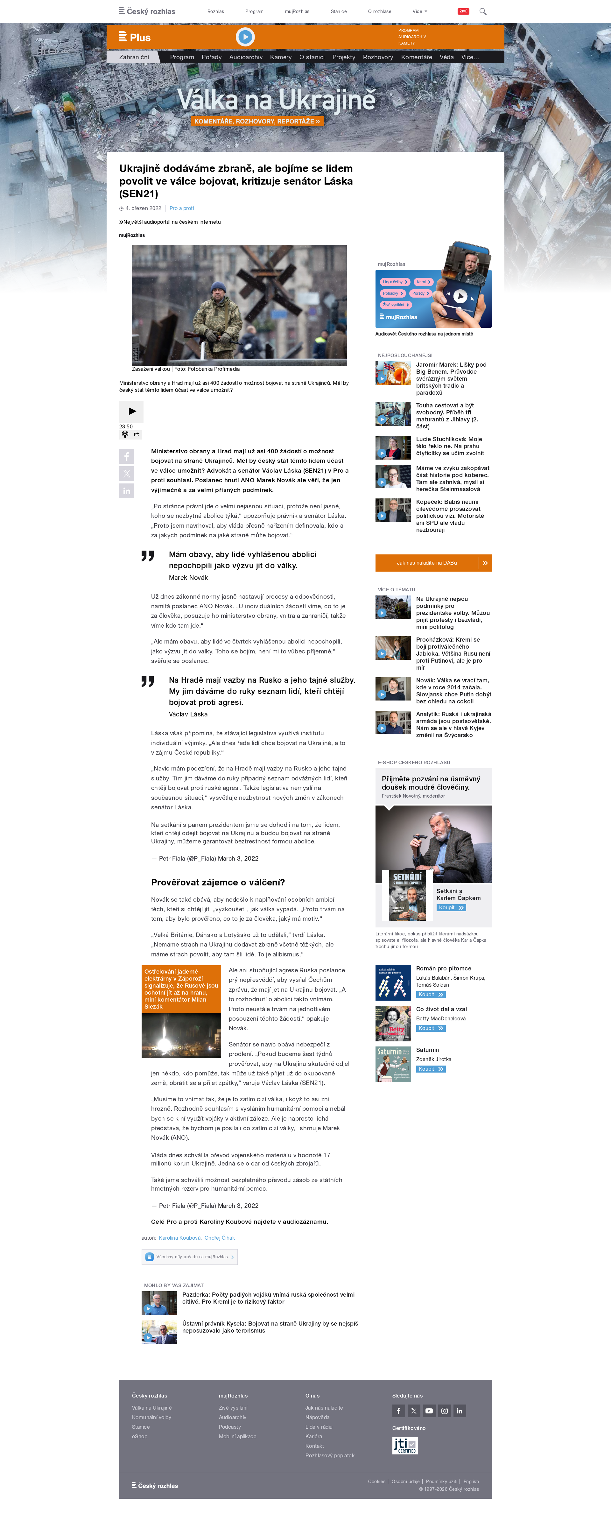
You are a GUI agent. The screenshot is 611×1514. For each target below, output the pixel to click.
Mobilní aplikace (238, 1436)
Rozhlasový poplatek (330, 1456)
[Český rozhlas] (147, 11)
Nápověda (318, 1417)
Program (254, 11)
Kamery (406, 43)
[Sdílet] (136, 435)
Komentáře (416, 56)
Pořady (212, 56)
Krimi (421, 282)
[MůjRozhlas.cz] (132, 236)
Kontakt (315, 1446)
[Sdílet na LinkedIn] (126, 490)
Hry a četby (393, 282)
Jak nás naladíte (324, 1408)
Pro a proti (182, 208)
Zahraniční (134, 56)
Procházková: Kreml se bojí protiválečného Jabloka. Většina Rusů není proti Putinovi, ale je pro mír (453, 653)
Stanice (339, 11)
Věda (447, 56)
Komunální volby (151, 1417)
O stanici (312, 56)
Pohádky (390, 293)
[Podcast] (125, 435)
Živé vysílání (393, 305)
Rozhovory (378, 56)
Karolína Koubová (179, 1238)
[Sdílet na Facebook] (126, 456)
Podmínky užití (441, 1481)
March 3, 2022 (238, 858)
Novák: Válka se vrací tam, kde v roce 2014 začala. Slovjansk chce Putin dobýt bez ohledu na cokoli (453, 691)
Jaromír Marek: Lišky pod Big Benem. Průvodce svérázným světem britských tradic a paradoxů (451, 378)
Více (470, 56)
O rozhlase (379, 11)
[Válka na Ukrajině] (305, 107)
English (471, 1481)
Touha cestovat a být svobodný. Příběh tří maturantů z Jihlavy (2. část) (447, 416)
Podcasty (230, 1427)
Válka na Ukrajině (152, 1408)
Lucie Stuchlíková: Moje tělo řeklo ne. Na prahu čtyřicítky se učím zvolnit (450, 446)
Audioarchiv (412, 37)
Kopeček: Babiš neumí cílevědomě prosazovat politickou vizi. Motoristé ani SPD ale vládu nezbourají (450, 515)
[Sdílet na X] (126, 473)
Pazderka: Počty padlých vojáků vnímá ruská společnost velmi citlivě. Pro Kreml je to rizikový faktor (268, 1298)
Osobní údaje (406, 1481)
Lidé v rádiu (319, 1427)
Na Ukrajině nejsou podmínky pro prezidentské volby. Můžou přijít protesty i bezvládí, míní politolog (453, 612)
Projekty (344, 56)
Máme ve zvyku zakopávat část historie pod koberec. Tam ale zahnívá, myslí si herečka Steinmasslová (452, 478)
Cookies (376, 1481)
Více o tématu (397, 590)
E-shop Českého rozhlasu (414, 762)
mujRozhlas (297, 11)
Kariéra (314, 1436)
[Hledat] (483, 11)
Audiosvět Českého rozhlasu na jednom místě (424, 333)
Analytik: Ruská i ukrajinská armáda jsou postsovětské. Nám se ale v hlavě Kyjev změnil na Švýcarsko (453, 724)
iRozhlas (215, 11)
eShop (139, 1436)
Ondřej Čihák (220, 1238)
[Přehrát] (131, 412)
